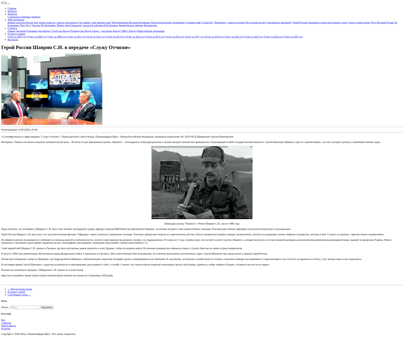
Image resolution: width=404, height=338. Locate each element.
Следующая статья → (19, 294)
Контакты (13, 39)
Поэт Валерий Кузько (382, 22)
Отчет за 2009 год (56, 36)
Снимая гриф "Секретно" (200, 22)
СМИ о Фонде (128, 31)
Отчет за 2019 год (214, 36)
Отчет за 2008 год (36, 36)
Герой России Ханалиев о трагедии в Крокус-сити (320, 22)
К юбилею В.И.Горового (105, 25)
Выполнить (47, 307)
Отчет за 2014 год (135, 36)
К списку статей (16, 292)
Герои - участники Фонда (106, 31)
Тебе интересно (16, 19)
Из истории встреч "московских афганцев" (269, 22)
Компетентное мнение (131, 25)
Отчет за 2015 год (155, 36)
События (6, 323)
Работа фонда (8, 325)
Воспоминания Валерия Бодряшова (131, 22)
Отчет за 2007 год (17, 36)
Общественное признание (151, 31)
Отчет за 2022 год (234, 36)
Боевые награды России (20, 22)
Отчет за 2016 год (174, 36)
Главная (12, 8)
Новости (12, 11)
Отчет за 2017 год (194, 36)
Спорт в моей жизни (359, 22)
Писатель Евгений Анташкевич (168, 22)
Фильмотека (150, 25)
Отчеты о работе (16, 34)
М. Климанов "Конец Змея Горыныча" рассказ (66, 25)
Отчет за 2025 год (293, 36)
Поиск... (5, 307)
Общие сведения (17, 31)
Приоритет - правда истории (229, 22)
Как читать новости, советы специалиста (56, 22)
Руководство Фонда (81, 31)
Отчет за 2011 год (76, 36)
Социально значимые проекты (24, 16)
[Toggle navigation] (9, 3)
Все (3, 320)
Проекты (12, 14)
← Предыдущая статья (20, 289)
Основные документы (38, 31)
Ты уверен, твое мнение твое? (95, 22)
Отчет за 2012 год (95, 36)
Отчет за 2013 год (115, 36)
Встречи (5, 328)
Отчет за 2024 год (273, 36)
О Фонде (12, 28)
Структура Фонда (60, 31)
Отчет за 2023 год (253, 36)
